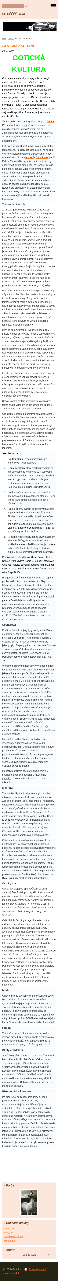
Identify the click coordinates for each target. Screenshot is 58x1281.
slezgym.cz (9, 1232)
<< (8, 1255)
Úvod (4, 38)
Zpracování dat (11, 1273)
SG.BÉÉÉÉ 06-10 (13, 14)
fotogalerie (9, 1240)
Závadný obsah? (37, 1269)
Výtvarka (11, 38)
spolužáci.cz (10, 1228)
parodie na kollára (13, 1236)
